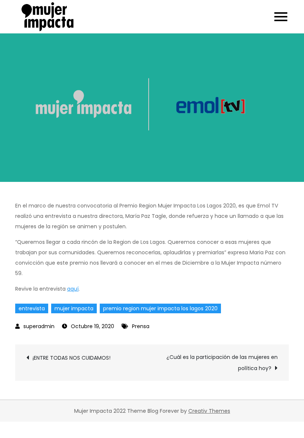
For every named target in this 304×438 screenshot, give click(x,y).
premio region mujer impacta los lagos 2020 (160, 308)
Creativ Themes (209, 411)
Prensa (140, 326)
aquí (73, 288)
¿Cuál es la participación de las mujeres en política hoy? (222, 362)
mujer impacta (73, 308)
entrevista (32, 308)
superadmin (38, 326)
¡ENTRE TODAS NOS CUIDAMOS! (71, 358)
